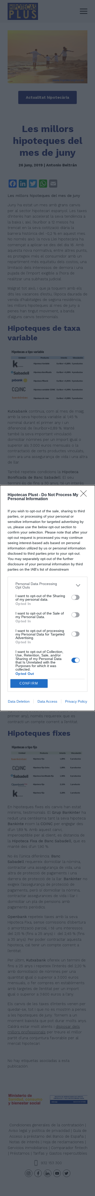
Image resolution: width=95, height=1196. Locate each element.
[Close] (85, 495)
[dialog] (47, 598)
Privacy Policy (76, 701)
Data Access (47, 701)
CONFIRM (29, 683)
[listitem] (47, 585)
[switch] (75, 597)
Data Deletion (19, 701)
